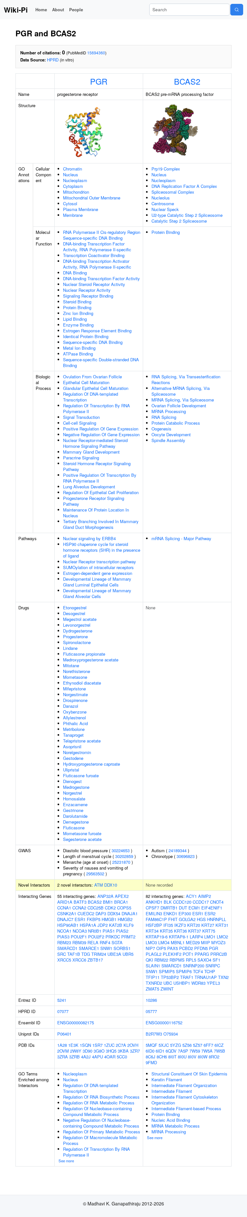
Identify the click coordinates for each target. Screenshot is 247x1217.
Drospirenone (75, 700)
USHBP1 (181, 983)
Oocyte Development (171, 434)
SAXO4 (204, 960)
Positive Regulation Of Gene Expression (100, 429)
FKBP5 (93, 919)
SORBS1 (122, 948)
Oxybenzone (75, 712)
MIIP (205, 942)
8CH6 (162, 1057)
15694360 (96, 52)
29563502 (95, 874)
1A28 (62, 1045)
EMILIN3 (154, 913)
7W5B (219, 1051)
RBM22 (161, 960)
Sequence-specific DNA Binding (93, 342)
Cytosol (70, 203)
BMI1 (108, 902)
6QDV (171, 1051)
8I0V (192, 1057)
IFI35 (168, 925)
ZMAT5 (152, 989)
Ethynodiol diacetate (82, 683)
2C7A (121, 1045)
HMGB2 (125, 919)
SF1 (216, 960)
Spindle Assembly (168, 440)
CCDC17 (201, 902)
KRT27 (207, 925)
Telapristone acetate (82, 741)
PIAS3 (63, 937)
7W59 (194, 1051)
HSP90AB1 (67, 925)
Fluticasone (74, 828)
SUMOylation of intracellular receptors (98, 567)
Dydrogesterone (77, 631)
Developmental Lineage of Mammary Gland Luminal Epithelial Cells (97, 582)
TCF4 (198, 971)
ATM (98, 885)
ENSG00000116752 (164, 1022)
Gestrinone (73, 810)
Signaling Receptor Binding (88, 296)
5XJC (164, 1045)
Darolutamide (75, 816)
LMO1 (209, 937)
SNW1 (106, 948)
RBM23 (64, 942)
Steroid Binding (77, 302)
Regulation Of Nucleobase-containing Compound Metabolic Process (97, 1111)
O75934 (170, 1034)
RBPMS (177, 960)
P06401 (64, 1034)
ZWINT (167, 989)
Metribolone (74, 729)
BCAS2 (187, 81)
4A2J (86, 1057)
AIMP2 (204, 896)
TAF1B (73, 954)
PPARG (202, 954)
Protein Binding (77, 307)
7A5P (183, 1051)
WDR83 (198, 983)
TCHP (209, 971)
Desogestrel (74, 613)
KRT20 (193, 925)
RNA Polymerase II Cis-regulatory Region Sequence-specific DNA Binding (101, 235)
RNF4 (105, 942)
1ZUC (109, 1045)
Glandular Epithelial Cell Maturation (95, 388)
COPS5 (124, 908)
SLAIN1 (153, 966)
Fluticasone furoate (81, 775)
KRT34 (152, 931)
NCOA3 (80, 931)
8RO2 (214, 1057)
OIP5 (161, 948)
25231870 (121, 862)
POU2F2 (96, 937)
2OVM (63, 1051)
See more (66, 1160)
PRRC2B (218, 954)
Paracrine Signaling (81, 458)
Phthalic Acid (75, 723)
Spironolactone (77, 642)
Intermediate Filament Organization (184, 1085)
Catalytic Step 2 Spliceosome (179, 221)
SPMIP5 (167, 971)
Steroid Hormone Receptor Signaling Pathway (97, 466)
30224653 (121, 850)
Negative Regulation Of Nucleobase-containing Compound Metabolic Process (101, 1123)
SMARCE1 (89, 948)
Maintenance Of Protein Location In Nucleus (96, 513)
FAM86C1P (156, 919)
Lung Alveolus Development (89, 487)
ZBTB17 (95, 960)
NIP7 (150, 948)
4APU (97, 1057)
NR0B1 (94, 931)
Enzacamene (75, 804)
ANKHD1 (154, 902)
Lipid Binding (75, 319)
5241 (61, 1000)
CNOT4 (217, 902)
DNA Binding (75, 273)
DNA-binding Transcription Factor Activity (101, 278)
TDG (85, 954)
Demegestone (76, 822)
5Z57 (197, 1045)
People (76, 9)
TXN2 (223, 977)
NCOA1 (64, 931)
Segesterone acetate (82, 839)
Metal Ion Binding (79, 348)
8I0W (202, 1057)
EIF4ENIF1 (211, 908)
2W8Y (75, 1051)
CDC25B (95, 908)
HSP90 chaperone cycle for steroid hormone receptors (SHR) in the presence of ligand (101, 550)
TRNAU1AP (206, 977)
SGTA (117, 942)
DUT (183, 908)
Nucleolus (160, 198)
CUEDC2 (86, 913)
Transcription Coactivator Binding (93, 255)
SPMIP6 (184, 971)
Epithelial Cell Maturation (86, 382)
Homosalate (74, 799)
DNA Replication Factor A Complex (184, 186)
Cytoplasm (73, 186)
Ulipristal (71, 770)
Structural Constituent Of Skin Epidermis (189, 1074)
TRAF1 (186, 977)
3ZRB (74, 1057)
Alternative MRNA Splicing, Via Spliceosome (180, 391)
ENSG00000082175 (75, 1022)
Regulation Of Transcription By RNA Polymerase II (96, 408)
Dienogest (72, 781)
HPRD (53, 60)
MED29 (193, 942)
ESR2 (210, 913)
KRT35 (166, 931)
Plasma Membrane (80, 209)
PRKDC (112, 937)
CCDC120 (182, 902)
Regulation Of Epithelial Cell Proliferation (101, 492)
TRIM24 (98, 954)
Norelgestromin (77, 752)
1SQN (85, 1045)
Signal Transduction (81, 417)
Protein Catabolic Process (175, 423)
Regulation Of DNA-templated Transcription (90, 397)
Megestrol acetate (79, 619)
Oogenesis (161, 429)
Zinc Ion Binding (78, 313)
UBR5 (128, 954)
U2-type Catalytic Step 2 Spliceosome (187, 215)
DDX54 (113, 913)
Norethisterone (76, 671)
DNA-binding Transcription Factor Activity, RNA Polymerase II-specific (97, 247)
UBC (167, 983)
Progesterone (75, 636)
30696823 (186, 856)
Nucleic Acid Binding (170, 1120)
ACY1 (191, 896)
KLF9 (128, 925)
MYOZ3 (218, 942)
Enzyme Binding (78, 325)
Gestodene (73, 758)
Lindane (70, 648)
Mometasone (75, 677)
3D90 (87, 1051)
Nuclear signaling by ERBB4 (89, 538)
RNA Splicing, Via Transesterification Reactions (185, 379)
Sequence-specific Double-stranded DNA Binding (101, 362)
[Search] (236, 9)
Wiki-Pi (16, 9)
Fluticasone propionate (84, 654)
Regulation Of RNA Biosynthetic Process (101, 1097)
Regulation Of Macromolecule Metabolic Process (100, 1140)
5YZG (175, 1045)
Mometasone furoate (82, 833)
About (58, 9)
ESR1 (80, 919)
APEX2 (122, 896)
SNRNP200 (193, 966)
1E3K (73, 1045)
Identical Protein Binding (85, 336)
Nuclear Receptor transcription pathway (99, 561)
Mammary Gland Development (91, 452)
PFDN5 (201, 948)
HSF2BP (154, 925)
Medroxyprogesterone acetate (90, 660)
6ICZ (219, 1045)
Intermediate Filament (171, 1091)
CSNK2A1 (66, 913)
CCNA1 (64, 908)
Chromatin (72, 169)
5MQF (151, 1045)
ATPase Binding (78, 354)
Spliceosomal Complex (172, 192)
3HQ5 (111, 1051)
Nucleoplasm (75, 180)
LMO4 (163, 942)
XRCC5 (64, 960)
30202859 (124, 856)
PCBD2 (186, 948)
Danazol (70, 706)
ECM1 (194, 908)
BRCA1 (121, 902)
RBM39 (79, 942)
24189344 (178, 850)
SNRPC (213, 966)
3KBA (123, 1051)
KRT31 (221, 925)
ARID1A (64, 902)
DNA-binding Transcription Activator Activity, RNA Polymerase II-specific (97, 264)
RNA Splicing (163, 417)
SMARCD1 (67, 948)
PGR (98, 81)
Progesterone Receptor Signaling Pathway (93, 501)
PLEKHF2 (172, 954)
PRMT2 (128, 937)
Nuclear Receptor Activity (87, 290)
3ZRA (62, 1057)
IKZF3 (180, 925)
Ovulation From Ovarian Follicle (92, 376)
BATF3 (80, 902)
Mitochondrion (76, 192)
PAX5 (172, 948)
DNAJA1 (130, 913)
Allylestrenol (74, 718)
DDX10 (110, 885)
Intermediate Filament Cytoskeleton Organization (184, 1100)
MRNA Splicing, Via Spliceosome (182, 400)
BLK (168, 902)
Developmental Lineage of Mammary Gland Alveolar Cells (97, 593)
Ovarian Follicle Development (178, 405)
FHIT (173, 919)
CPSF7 (152, 908)
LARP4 (196, 937)
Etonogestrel (75, 607)
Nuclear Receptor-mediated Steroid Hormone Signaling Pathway (95, 443)
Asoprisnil (72, 746)
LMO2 (222, 937)
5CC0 (122, 1057)
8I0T (172, 1057)
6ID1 (160, 1051)
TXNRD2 (154, 983)
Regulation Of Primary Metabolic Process (101, 1132)
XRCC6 (79, 960)
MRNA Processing (168, 411)
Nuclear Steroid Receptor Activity (94, 284)
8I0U (182, 1057)
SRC (61, 954)
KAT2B (115, 925)
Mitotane (71, 665)
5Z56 (187, 1045)
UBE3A (114, 954)
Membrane (73, 215)
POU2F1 (79, 937)
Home (41, 9)
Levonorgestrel (76, 625)
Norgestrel (72, 793)
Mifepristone (74, 689)
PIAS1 (109, 931)
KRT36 (180, 931)
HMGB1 (109, 919)
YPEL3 (213, 983)
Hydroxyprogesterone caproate (91, 764)
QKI (149, 960)
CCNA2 (79, 908)
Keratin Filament (166, 1079)
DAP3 (101, 913)
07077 (63, 1011)
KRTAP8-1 (178, 937)
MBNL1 (178, 942)
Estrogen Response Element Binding (97, 330)
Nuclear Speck (165, 209)
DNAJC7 (65, 919)
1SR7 (97, 1045)
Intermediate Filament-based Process (186, 1108)
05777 (151, 1011)
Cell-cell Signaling (79, 423)
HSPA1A (88, 925)
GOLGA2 (187, 919)
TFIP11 (153, 977)
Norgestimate (75, 694)
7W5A (207, 1051)
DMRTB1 (169, 908)
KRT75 (208, 931)
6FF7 (208, 1045)
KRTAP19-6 (157, 937)
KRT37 (194, 931)
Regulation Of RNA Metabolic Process (98, 1103)
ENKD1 (170, 913)
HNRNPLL (216, 919)
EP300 (184, 913)
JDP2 (102, 925)
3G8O (99, 1051)
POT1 (188, 954)
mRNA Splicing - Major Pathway (181, 538)
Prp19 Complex (165, 169)
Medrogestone (76, 787)
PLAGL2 (153, 954)
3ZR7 (135, 1051)
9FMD (151, 1062)
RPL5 (191, 960)
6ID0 (150, 1051)
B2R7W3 (154, 1034)
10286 (151, 1000)
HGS (201, 919)
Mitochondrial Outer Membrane (91, 198)
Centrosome (162, 203)
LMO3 (151, 942)
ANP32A (105, 896)
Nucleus (70, 174)
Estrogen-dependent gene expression (97, 573)
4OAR (109, 1057)
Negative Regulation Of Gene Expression (101, 434)
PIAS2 (122, 931)
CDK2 (110, 908)
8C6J (150, 1057)
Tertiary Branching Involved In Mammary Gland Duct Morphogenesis (101, 524)
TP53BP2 (170, 977)
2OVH (132, 1045)
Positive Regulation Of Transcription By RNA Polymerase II (99, 478)
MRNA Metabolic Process (175, 1126)
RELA (92, 942)
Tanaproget (73, 735)
